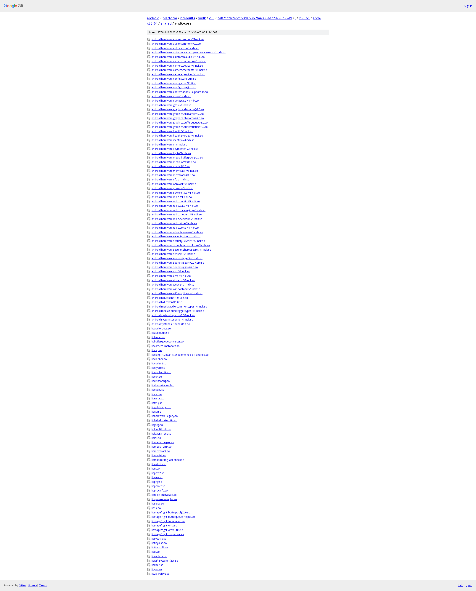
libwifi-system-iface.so (165, 560)
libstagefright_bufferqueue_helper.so (173, 516)
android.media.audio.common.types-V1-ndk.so (179, 306)
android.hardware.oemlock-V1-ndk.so (174, 184)
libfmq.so (157, 403)
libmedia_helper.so (163, 442)
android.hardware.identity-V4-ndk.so (173, 140)
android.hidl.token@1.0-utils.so (170, 297)
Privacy (32, 585)
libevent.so (158, 389)
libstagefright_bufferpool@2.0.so (171, 512)
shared (166, 23)
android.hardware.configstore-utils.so (174, 78)
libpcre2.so (158, 473)
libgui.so (156, 411)
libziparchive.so (161, 573)
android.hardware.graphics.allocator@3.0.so (178, 114)
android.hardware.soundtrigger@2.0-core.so (178, 262)
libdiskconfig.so (161, 381)
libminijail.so (159, 455)
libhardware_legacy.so (165, 416)
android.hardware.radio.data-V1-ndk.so (175, 205)
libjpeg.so (157, 425)
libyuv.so (157, 569)
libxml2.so (157, 565)
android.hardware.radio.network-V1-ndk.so (177, 219)
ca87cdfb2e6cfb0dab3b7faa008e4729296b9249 (255, 18)
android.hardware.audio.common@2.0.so (176, 43)
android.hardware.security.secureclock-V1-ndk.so (181, 245)
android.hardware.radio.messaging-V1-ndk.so (178, 210)
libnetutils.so (159, 464)
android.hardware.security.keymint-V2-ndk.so (178, 241)
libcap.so (157, 350)
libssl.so (156, 508)
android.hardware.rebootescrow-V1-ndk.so (177, 232)
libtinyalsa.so (159, 543)
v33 (211, 18)
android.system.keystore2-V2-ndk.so (173, 315)
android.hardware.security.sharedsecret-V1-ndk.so (181, 249)
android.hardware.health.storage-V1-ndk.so (177, 135)
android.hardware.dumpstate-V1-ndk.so (175, 100)
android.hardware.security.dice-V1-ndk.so (176, 236)
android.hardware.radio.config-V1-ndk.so (176, 201)
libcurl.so (157, 376)
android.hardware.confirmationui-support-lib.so (180, 92)
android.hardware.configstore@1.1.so (174, 87)
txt (460, 585)
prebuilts (187, 18)
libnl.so (156, 468)
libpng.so (157, 481)
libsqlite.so (158, 503)
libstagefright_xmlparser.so (168, 534)
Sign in (468, 6)
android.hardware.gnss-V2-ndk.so (171, 105)
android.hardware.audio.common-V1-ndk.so (178, 39)
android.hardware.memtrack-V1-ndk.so (175, 170)
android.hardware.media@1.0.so (171, 166)
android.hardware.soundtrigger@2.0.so (175, 267)
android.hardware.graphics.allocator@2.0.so (178, 109)
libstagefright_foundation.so (168, 521)
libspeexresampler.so (164, 499)
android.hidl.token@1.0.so (167, 302)
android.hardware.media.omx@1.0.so (174, 162)
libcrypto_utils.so (161, 372)
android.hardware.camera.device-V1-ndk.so (177, 65)
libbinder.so (158, 337)
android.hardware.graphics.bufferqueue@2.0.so (180, 127)
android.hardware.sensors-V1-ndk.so (173, 254)
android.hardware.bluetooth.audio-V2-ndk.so (178, 57)
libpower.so (158, 486)
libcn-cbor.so (159, 359)
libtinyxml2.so (160, 547)
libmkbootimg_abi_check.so (168, 460)
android (153, 18)
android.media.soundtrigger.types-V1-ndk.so (178, 311)
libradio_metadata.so (164, 494)
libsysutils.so (159, 538)
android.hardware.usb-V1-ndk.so (171, 271)
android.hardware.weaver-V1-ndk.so (173, 284)
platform (170, 18)
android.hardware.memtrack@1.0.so (173, 175)
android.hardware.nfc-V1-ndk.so (170, 179)
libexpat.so (158, 398)
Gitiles (22, 585)
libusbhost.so (159, 556)
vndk (202, 18)
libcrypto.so (158, 367)
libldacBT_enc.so (161, 433)
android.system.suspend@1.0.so (171, 324)
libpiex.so (157, 477)
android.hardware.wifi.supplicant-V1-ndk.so (177, 293)
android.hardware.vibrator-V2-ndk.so (173, 280)
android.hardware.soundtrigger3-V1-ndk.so (177, 258)
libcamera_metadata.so (166, 346)
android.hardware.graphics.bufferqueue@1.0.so (180, 122)
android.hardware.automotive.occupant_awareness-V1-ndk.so (189, 52)
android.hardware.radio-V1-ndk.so (172, 197)
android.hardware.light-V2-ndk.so (171, 153)
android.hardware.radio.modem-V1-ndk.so (177, 214)
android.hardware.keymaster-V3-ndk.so (175, 148)
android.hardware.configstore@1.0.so (174, 83)
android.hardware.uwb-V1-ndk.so (171, 276)
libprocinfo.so (160, 490)
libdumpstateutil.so (163, 385)
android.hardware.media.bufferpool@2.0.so (177, 157)
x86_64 (304, 18)
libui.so (156, 551)
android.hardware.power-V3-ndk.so (172, 188)
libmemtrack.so (161, 451)
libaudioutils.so (160, 332)
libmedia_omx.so (162, 446)
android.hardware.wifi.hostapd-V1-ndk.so (176, 289)
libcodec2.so (159, 363)
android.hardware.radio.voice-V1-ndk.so (175, 227)
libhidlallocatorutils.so (164, 420)
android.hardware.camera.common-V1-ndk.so (179, 61)
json (469, 585)
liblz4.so (156, 438)
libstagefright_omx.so (164, 525)
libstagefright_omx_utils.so (167, 530)
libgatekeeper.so (161, 407)
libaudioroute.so (161, 328)
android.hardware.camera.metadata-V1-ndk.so (179, 70)
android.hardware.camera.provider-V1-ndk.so (178, 74)
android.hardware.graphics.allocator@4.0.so (178, 118)
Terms (43, 585)
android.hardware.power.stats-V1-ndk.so (176, 192)
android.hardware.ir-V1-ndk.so (169, 144)
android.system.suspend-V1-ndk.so (172, 319)
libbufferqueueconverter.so (168, 341)
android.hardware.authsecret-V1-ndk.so (175, 48)
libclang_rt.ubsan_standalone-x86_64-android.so (180, 354)
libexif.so (157, 394)
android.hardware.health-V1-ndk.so (172, 131)
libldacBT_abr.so (161, 429)
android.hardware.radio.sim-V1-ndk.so (174, 223)
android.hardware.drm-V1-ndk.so (171, 96)
